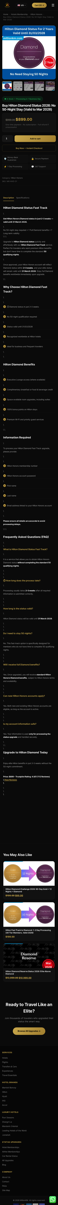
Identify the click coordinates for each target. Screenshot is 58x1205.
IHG (3, 1100)
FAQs (4, 1186)
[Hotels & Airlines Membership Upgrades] (7, 5)
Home (5, 14)
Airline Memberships (11, 1151)
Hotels (5, 1058)
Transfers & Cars (9, 1066)
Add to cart (35, 138)
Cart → (39, 5)
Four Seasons (8, 1117)
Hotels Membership (19, 14)
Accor (4, 1105)
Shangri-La (7, 1122)
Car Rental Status (10, 1156)
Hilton (4, 1092)
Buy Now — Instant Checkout (29, 148)
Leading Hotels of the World (14, 1130)
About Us (6, 1177)
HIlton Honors (36, 14)
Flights (5, 1062)
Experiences (7, 1071)
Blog (4, 1165)
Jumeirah (6, 1135)
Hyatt (4, 1096)
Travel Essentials (9, 1075)
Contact (5, 1181)
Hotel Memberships (10, 1147)
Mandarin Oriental (10, 1126)
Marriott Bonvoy (9, 1087)
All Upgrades (7, 1160)
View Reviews (10, 780)
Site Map (6, 1190)
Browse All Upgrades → (29, 1031)
